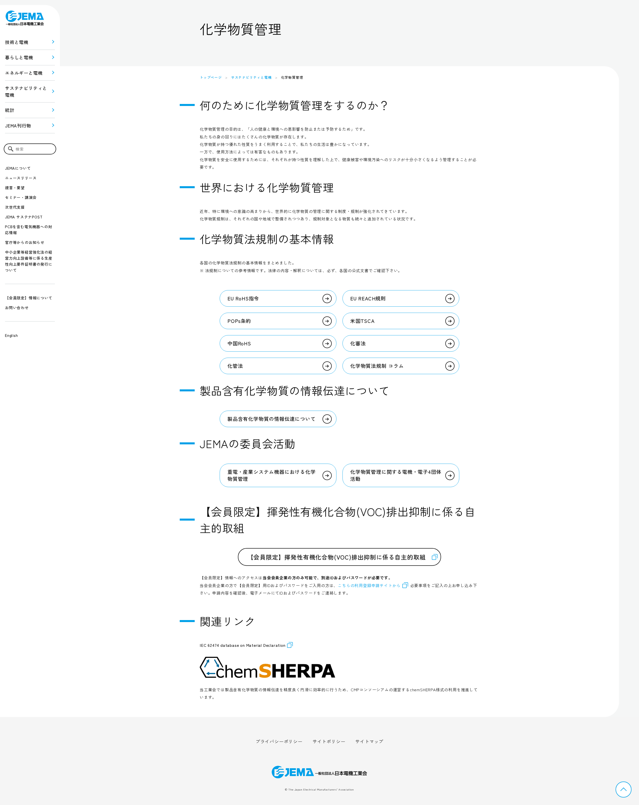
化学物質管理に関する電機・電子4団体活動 (395, 475)
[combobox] (30, 148)
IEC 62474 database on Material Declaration (243, 645)
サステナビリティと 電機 (26, 91)
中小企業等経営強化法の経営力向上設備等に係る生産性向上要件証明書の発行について (28, 261)
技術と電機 (16, 42)
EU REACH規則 (368, 298)
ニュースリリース (20, 177)
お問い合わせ (17, 307)
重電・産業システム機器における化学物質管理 (271, 475)
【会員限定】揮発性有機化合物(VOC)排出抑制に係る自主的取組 (336, 557)
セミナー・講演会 (20, 197)
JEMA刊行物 (18, 125)
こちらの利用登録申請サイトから (369, 585)
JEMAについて (18, 168)
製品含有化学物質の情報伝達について (271, 418)
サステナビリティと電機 (251, 77)
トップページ (211, 77)
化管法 (235, 365)
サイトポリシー (329, 741)
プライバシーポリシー (279, 741)
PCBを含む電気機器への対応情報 (28, 229)
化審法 (358, 343)
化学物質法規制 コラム (377, 365)
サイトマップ (369, 741)
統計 (9, 110)
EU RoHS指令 (243, 298)
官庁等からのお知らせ (24, 242)
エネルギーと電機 (23, 72)
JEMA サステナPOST (23, 216)
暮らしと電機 (19, 57)
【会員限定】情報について (28, 297)
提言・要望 (15, 187)
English (11, 335)
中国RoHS (239, 343)
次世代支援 (15, 207)
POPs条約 (239, 320)
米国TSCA (362, 320)
